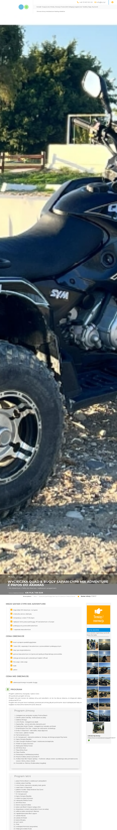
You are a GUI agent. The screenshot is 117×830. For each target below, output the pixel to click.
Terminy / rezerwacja (98, 619)
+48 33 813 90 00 (86, 2)
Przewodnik (64, 7)
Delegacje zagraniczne (75, 7)
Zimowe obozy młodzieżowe (45, 11)
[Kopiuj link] (89, 740)
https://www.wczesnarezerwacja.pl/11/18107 (101, 738)
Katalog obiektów (59, 11)
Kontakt (39, 7)
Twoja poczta (46, 7)
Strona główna (27, 596)
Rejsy (89, 7)
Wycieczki (95, 7)
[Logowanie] (112, 2)
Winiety (52, 7)
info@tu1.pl (101, 2)
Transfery (85, 7)
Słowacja (57, 7)
